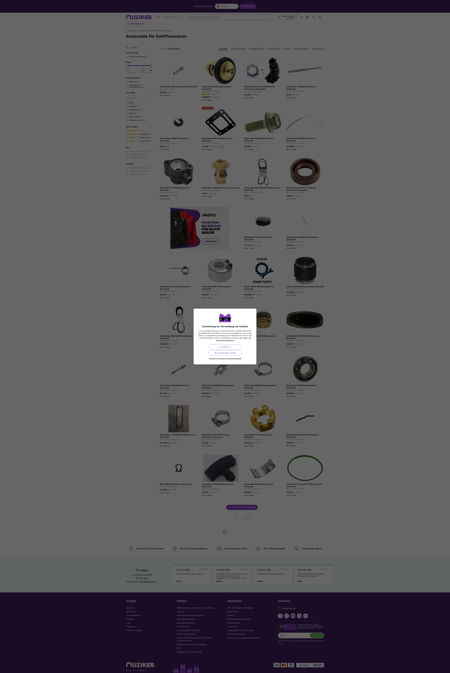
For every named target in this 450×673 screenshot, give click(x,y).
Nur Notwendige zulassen (225, 352)
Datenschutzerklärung (225, 340)
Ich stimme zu (225, 346)
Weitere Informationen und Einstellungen (225, 358)
